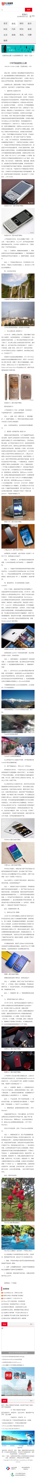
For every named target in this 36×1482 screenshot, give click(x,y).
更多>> (32, 1324)
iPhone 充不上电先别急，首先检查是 (13, 1301)
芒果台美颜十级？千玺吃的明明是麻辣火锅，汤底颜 (16, 1420)
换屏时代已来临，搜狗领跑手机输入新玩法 (15, 1310)
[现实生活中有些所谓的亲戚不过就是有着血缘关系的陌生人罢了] (18, 1340)
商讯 (22, 35)
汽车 (13, 29)
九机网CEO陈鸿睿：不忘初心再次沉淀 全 (15, 1312)
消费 (30, 35)
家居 (30, 29)
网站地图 (29, 1445)
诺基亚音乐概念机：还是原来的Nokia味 (14, 1307)
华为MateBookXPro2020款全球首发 (11, 1359)
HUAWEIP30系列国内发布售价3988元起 (12, 1356)
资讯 (13, 24)
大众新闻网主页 (17, 55)
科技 (5, 29)
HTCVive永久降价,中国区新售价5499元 (12, 1426)
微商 (5, 40)
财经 (22, 23)
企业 (5, 35)
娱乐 (30, 23)
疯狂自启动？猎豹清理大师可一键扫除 (14, 1318)
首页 (5, 23)
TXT (33, 1445)
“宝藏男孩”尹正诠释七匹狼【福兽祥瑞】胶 (15, 1315)
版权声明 (20, 1447)
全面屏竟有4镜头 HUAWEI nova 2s (11, 1362)
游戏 (13, 35)
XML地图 (21, 1445)
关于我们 (4, 1445)
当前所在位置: (7, 55)
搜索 (28, 10)
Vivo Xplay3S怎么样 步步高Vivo (10, 1428)
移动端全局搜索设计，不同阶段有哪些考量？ (14, 1423)
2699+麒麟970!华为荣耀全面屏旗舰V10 (12, 1365)
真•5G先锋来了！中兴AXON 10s (12, 1298)
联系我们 (12, 1445)
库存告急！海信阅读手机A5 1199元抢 (13, 1304)
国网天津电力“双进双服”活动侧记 (12, 1295)
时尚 (22, 29)
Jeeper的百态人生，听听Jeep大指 (12, 1292)
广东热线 (13, 1283)
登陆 (33, 16)
